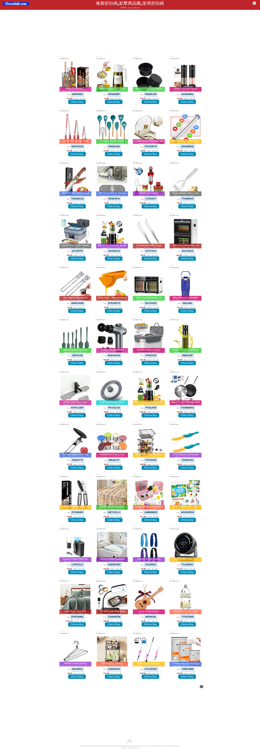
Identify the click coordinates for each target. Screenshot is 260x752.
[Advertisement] (130, 33)
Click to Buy (77, 101)
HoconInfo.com (15, 4)
